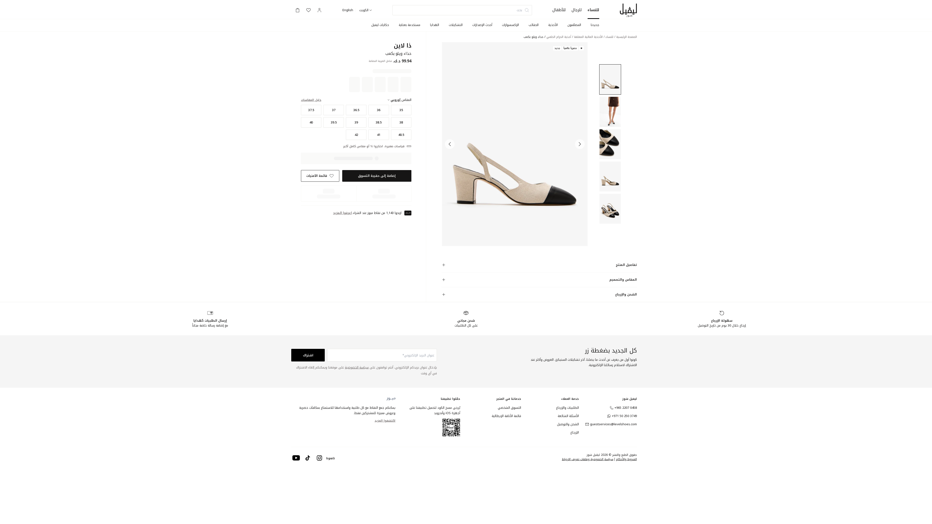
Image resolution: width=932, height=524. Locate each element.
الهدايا (434, 25)
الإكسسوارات (510, 25)
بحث (519, 10)
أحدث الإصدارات (482, 25)
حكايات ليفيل (380, 25)
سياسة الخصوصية (357, 367)
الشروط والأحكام (626, 459)
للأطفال (559, 10)
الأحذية (553, 25)
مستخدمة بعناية (409, 25)
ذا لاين (402, 45)
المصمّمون (574, 25)
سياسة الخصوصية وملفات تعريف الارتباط (587, 459)
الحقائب (534, 25)
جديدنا (595, 25)
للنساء (593, 10)
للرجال (577, 10)
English (347, 10)
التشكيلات (456, 25)
